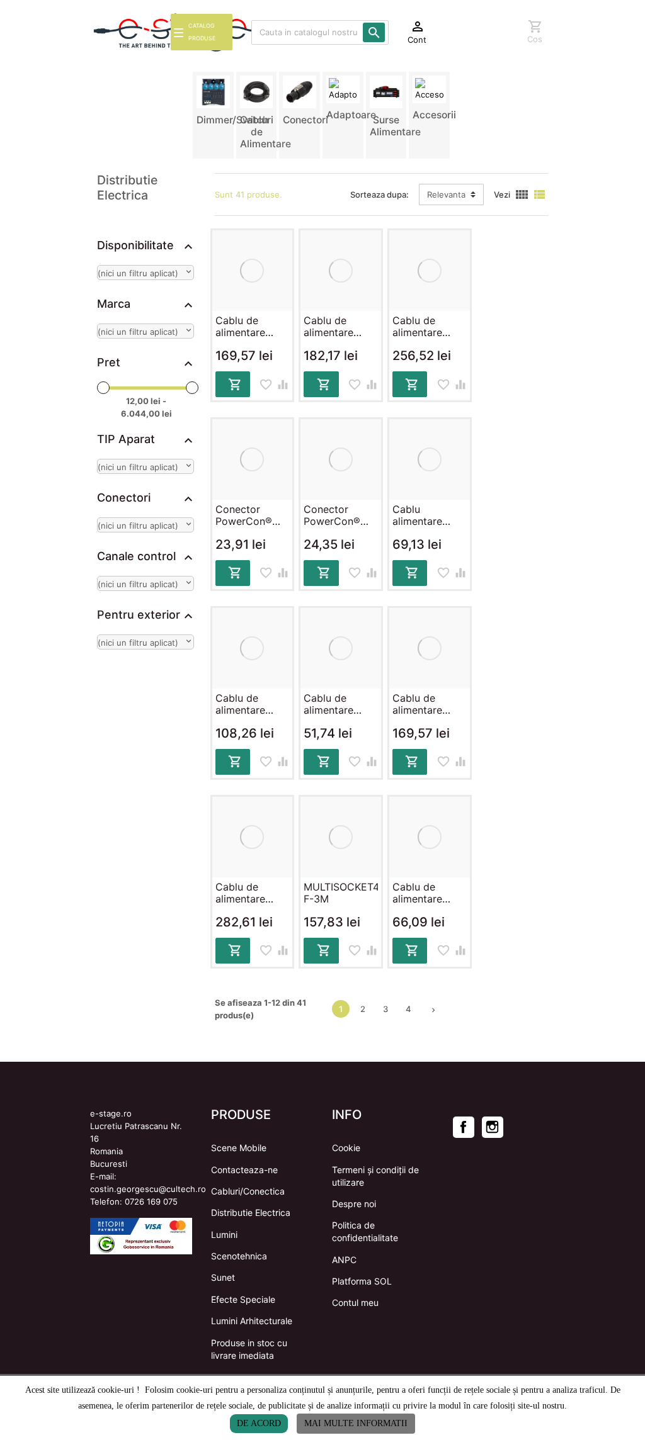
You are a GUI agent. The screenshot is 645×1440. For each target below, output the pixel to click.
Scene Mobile (238, 1147)
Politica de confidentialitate (365, 1231)
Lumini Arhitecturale (251, 1320)
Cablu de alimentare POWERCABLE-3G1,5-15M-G (251, 327)
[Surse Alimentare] (386, 91)
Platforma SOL (362, 1281)
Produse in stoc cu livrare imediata (249, 1349)
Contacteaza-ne (244, 1169)
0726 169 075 (151, 1201)
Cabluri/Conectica (248, 1191)
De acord (259, 1423)
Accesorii (434, 115)
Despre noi (354, 1203)
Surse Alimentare (395, 126)
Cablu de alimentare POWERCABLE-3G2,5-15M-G (428, 327)
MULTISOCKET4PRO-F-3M (341, 893)
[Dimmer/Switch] (213, 91)
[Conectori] (299, 91)
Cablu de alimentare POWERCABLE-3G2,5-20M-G (251, 893)
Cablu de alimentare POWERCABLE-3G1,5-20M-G (340, 327)
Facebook (463, 1127)
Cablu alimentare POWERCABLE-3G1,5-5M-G (428, 515)
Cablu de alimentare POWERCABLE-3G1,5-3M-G (340, 704)
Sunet (223, 1277)
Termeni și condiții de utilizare (375, 1176)
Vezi (502, 194)
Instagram (492, 1127)
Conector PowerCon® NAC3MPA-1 (244, 515)
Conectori (305, 120)
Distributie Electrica (250, 1212)
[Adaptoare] (343, 88)
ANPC (344, 1259)
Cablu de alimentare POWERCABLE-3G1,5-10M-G (251, 704)
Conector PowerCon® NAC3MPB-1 (333, 515)
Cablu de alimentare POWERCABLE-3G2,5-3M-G (428, 893)
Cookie (346, 1147)
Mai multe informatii (356, 1423)
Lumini (224, 1234)
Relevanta (446, 194)
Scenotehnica (239, 1256)
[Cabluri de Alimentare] (256, 91)
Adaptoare (351, 115)
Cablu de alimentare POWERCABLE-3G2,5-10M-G (428, 704)
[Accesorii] (429, 88)
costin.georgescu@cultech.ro (148, 1189)
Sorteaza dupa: (379, 194)
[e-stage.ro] (121, 32)
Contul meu (355, 1302)
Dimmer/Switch (232, 120)
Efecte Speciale (243, 1299)
